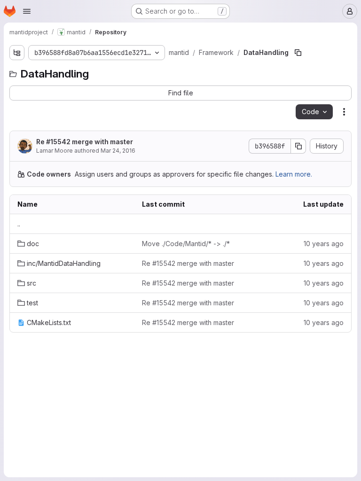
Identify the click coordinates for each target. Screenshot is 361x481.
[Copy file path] (298, 52)
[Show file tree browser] (16, 52)
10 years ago (324, 244)
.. (18, 224)
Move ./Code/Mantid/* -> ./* (186, 244)
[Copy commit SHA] (298, 146)
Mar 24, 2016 (118, 150)
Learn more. (293, 174)
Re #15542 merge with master (84, 142)
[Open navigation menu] (26, 11)
